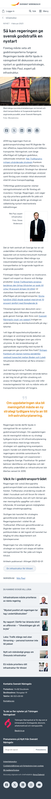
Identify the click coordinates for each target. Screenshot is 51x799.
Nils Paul (21, 578)
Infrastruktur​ (11, 18)
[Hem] (26, 4)
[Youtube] (39, 784)
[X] (14, 130)
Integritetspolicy (10, 761)
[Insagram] (31, 784)
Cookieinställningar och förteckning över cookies (23, 766)
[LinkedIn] (21, 130)
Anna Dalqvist (38, 774)
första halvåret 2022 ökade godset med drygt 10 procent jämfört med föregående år (23, 299)
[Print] (37, 130)
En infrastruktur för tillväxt (20, 568)
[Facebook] (6, 130)
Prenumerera (41, 750)
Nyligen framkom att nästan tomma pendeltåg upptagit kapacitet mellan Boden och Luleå (25, 354)
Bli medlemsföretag (11, 770)
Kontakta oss (8, 701)
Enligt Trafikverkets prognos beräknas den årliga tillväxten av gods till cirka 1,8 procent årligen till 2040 (23, 285)
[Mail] (29, 130)
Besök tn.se (19, 731)
